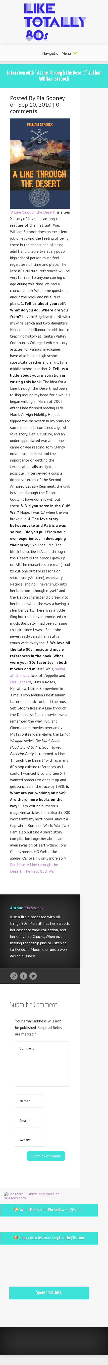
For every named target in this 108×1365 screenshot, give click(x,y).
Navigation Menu (56, 53)
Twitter (33, 976)
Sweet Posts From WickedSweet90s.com (51, 1210)
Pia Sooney (50, 98)
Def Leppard (20, 681)
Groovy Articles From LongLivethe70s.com (51, 1238)
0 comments (34, 108)
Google (14, 976)
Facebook (23, 976)
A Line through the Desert (33, 212)
